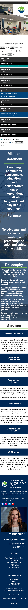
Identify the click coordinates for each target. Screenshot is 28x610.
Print (2, 146)
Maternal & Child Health (14, 430)
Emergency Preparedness (14, 358)
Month (12, 47)
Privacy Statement (14, 595)
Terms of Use (14, 603)
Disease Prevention (14, 333)
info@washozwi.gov (17, 544)
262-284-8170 (19, 547)
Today (9, 54)
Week (16, 47)
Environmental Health (14, 381)
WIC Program (14, 452)
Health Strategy (14, 403)
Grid (2, 48)
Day (21, 47)
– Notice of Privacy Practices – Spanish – (14, 590)
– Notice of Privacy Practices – (14, 588)
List (7, 48)
